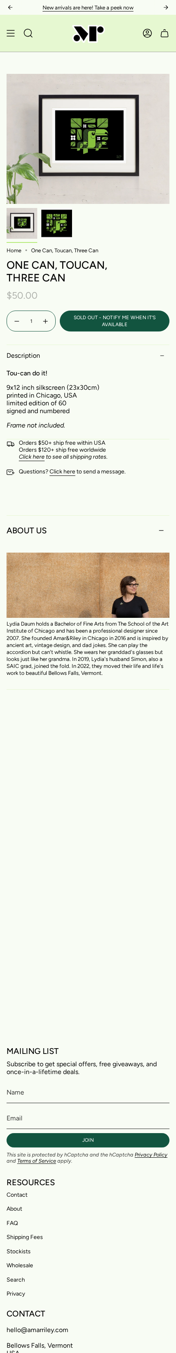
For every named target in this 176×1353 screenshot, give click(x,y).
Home (14, 250)
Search (16, 1279)
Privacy (16, 1293)
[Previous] (10, 7)
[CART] (164, 33)
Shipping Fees (25, 1237)
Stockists (19, 1251)
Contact (17, 1194)
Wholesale (20, 1265)
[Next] (165, 7)
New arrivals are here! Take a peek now (88, 7)
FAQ (12, 1223)
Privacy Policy (151, 1155)
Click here (62, 471)
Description (23, 355)
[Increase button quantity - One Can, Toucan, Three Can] (46, 321)
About (14, 1208)
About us (27, 530)
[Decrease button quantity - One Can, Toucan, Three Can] (16, 321)
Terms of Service (36, 1161)
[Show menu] (10, 33)
